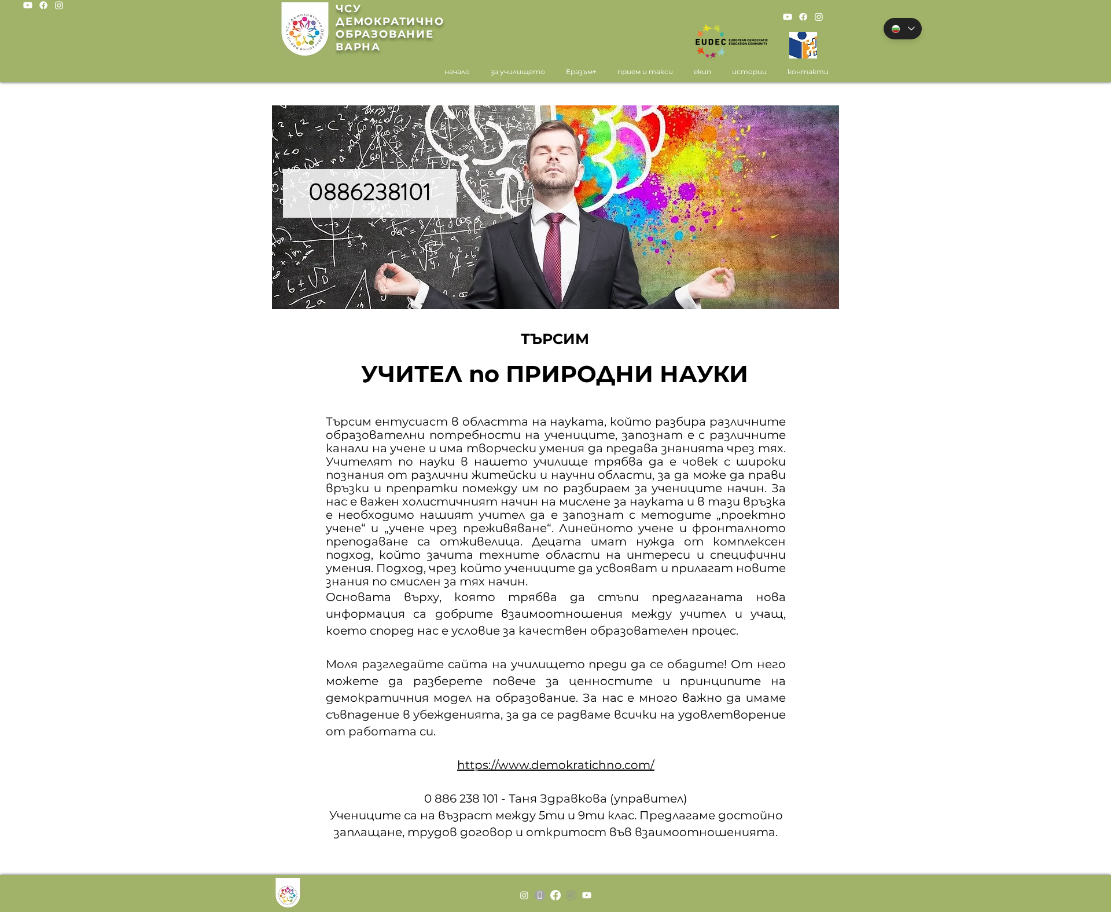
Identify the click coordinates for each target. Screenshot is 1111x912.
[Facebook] (43, 5)
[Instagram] (59, 5)
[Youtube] (28, 5)
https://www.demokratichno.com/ (555, 765)
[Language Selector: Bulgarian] (903, 28)
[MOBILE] (540, 895)
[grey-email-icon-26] (571, 895)
